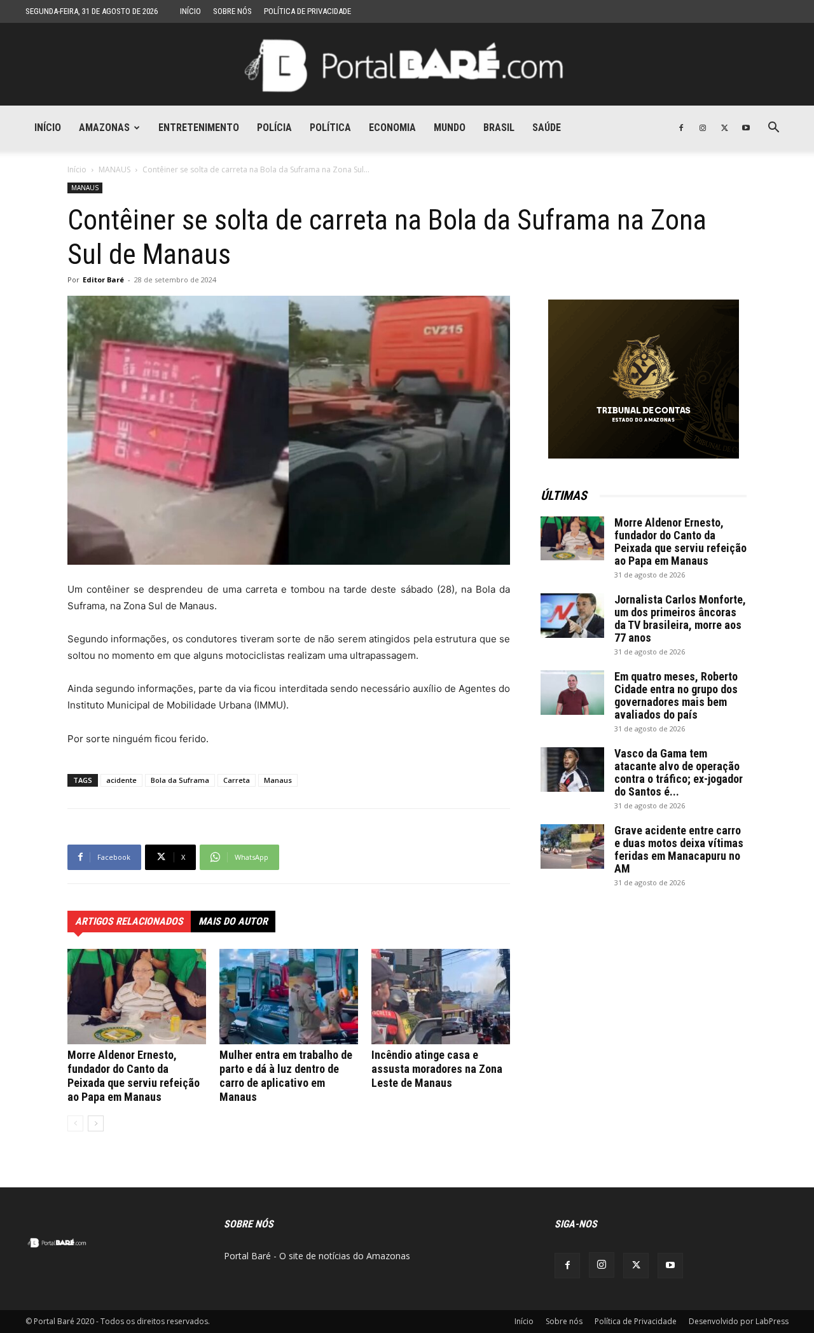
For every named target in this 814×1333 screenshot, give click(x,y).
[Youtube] (745, 128)
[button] (773, 129)
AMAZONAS (104, 127)
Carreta (236, 780)
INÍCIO (47, 127)
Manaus (278, 780)
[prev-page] (75, 1123)
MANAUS (114, 169)
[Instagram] (702, 128)
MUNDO (450, 127)
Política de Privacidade (307, 11)
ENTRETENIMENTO (198, 127)
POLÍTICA (330, 127)
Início (190, 11)
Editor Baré (103, 279)
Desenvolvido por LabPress (739, 1321)
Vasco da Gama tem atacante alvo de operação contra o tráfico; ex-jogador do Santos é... (678, 772)
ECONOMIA (392, 127)
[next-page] (96, 1123)
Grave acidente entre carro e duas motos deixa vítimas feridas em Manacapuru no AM (678, 849)
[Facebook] (681, 128)
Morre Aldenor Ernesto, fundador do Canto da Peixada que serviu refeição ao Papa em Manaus (133, 1075)
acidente (121, 780)
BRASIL (498, 127)
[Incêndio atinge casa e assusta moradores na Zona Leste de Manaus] (440, 996)
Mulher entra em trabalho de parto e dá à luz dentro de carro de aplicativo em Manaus (285, 1075)
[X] (724, 128)
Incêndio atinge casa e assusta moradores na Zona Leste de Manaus (436, 1068)
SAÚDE (546, 127)
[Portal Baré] (407, 65)
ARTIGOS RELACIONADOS (129, 921)
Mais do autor (233, 921)
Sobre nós (232, 11)
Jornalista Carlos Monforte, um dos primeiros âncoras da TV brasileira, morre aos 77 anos (680, 618)
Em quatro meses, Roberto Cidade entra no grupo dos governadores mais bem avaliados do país (676, 695)
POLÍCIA (274, 127)
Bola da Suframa (180, 780)
